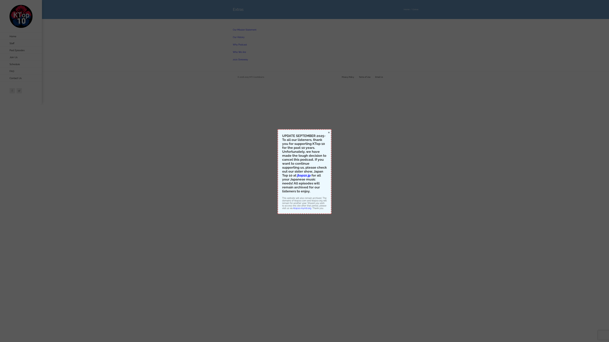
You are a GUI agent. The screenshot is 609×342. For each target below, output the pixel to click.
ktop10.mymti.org (302, 208)
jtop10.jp (304, 175)
